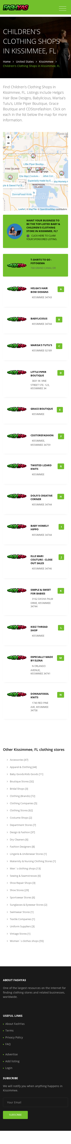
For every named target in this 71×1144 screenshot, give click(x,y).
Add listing (12, 1061)
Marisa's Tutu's (41, 345)
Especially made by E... (40, 180)
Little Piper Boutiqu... (34, 164)
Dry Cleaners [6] (18, 839)
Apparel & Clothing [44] (23, 767)
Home (7, 61)
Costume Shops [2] (20, 817)
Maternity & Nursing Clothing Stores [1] (32, 861)
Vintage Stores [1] (19, 933)
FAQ (8, 1044)
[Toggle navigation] (62, 8)
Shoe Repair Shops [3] (22, 883)
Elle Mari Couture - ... (30, 176)
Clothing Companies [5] (23, 803)
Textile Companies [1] (22, 919)
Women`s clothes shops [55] (26, 941)
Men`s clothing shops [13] (25, 868)
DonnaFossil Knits (22, 194)
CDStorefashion (42, 435)
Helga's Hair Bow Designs (39, 289)
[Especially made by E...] (39, 172)
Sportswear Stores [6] (22, 897)
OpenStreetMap (47, 209)
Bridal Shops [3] (18, 788)
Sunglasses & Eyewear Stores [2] (28, 904)
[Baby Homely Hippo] (61, 173)
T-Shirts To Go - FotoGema (41, 261)
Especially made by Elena (42, 658)
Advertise (11, 1054)
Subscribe (15, 1114)
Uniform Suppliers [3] (22, 926)
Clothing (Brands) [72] (22, 796)
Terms (9, 1030)
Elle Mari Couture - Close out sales (41, 559)
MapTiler (33, 209)
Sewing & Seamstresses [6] (25, 876)
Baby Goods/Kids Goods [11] (26, 774)
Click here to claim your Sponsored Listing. (41, 237)
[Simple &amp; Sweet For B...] (10, 177)
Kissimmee (46, 61)
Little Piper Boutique (38, 373)
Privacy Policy (14, 1037)
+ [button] (8, 137)
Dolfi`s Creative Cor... (43, 175)
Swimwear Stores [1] (21, 912)
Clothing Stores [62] (21, 810)
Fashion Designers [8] (22, 846)
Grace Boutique (42, 408)
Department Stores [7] (22, 825)
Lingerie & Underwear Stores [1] (28, 854)
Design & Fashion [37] (22, 832)
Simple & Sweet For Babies (41, 591)
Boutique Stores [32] (21, 781)
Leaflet (21, 209)
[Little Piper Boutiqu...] (33, 156)
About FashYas (15, 1024)
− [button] (8, 143)
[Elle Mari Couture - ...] (29, 168)
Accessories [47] (18, 759)
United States (25, 61)
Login (8, 1068)
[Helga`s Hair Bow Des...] (38, 169)
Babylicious (39, 318)
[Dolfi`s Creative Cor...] (42, 167)
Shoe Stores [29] (19, 890)
